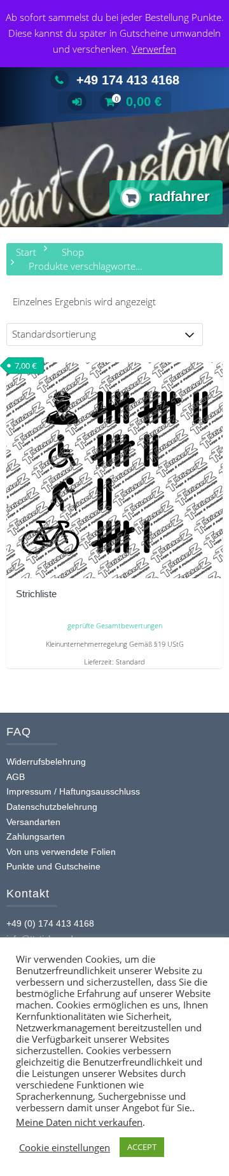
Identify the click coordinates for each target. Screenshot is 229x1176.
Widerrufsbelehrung (46, 761)
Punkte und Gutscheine (53, 866)
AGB (15, 777)
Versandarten (33, 822)
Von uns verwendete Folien (61, 852)
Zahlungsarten (35, 836)
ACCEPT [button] (141, 1147)
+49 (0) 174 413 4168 (50, 923)
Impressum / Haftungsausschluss (73, 791)
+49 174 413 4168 (127, 80)
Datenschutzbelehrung (51, 807)
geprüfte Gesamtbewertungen (114, 625)
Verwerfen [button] (154, 49)
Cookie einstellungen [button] (64, 1147)
